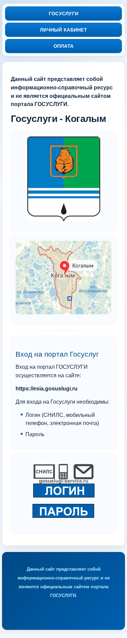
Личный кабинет (63, 30)
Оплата (64, 46)
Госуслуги (64, 13)
